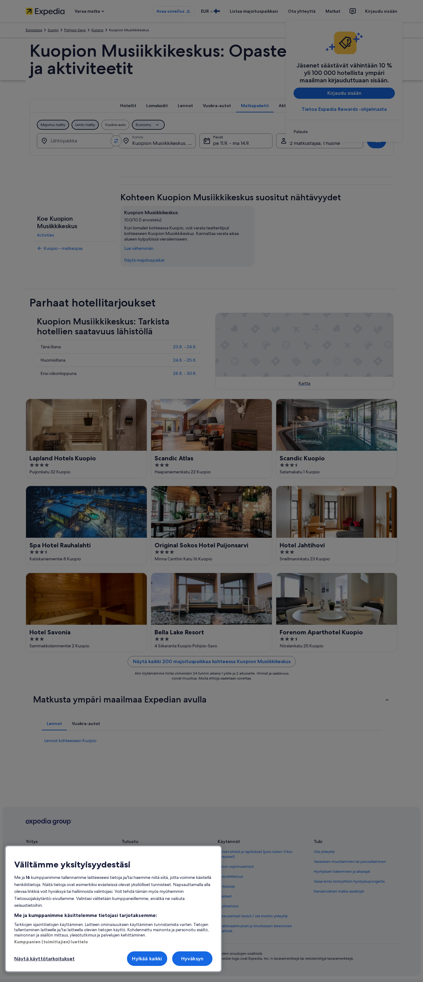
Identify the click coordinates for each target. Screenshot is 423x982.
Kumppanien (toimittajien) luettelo (51, 941)
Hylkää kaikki (147, 959)
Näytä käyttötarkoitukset (44, 959)
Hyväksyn (192, 959)
